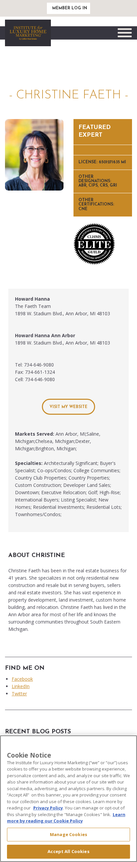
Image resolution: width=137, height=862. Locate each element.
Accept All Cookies (68, 851)
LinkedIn (21, 686)
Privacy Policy (48, 808)
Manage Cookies (68, 834)
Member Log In (69, 8)
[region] (68, 798)
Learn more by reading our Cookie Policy (66, 817)
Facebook (22, 679)
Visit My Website (68, 407)
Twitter (19, 693)
